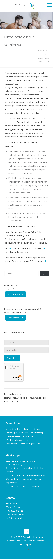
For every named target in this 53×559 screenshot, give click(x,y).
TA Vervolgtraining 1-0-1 (16, 464)
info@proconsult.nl (16, 518)
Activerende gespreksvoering (19, 436)
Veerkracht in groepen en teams (20, 461)
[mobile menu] (49, 4)
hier (10, 248)
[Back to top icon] (26, 531)
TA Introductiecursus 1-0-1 (17, 440)
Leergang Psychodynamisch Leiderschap (25, 433)
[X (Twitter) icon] (25, 549)
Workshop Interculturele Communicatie (24, 486)
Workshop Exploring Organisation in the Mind (26, 475)
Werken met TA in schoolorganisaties (23, 444)
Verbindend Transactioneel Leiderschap (24, 429)
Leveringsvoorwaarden (33, 541)
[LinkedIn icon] (28, 549)
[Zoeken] (44, 273)
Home (41, 51)
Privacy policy (26, 544)
